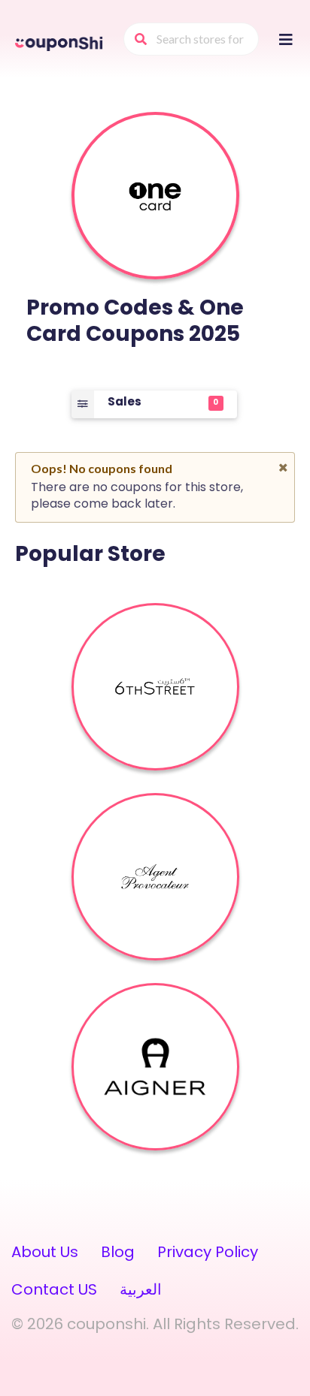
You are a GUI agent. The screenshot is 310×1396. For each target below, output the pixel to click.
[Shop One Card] (155, 196)
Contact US (54, 1289)
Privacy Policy (207, 1251)
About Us (44, 1251)
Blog (118, 1251)
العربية (141, 1289)
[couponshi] (60, 42)
